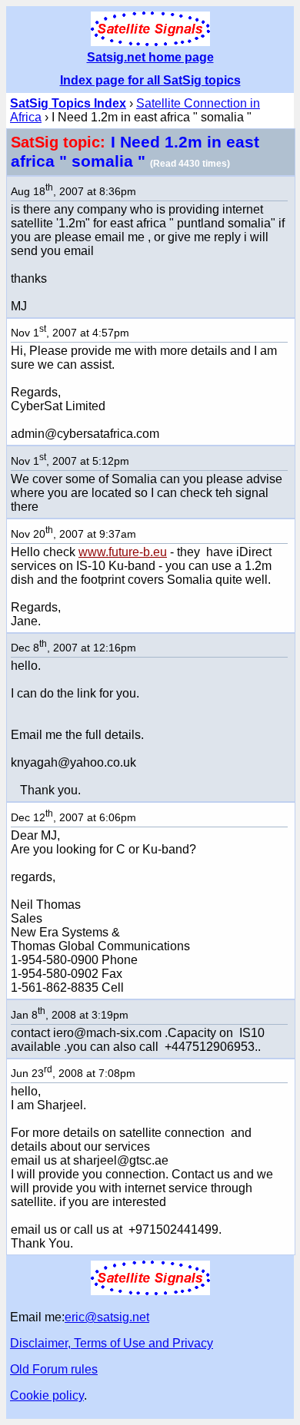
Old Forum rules (54, 1369)
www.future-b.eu (122, 551)
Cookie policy (47, 1395)
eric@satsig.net (107, 1317)
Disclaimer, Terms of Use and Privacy (111, 1343)
